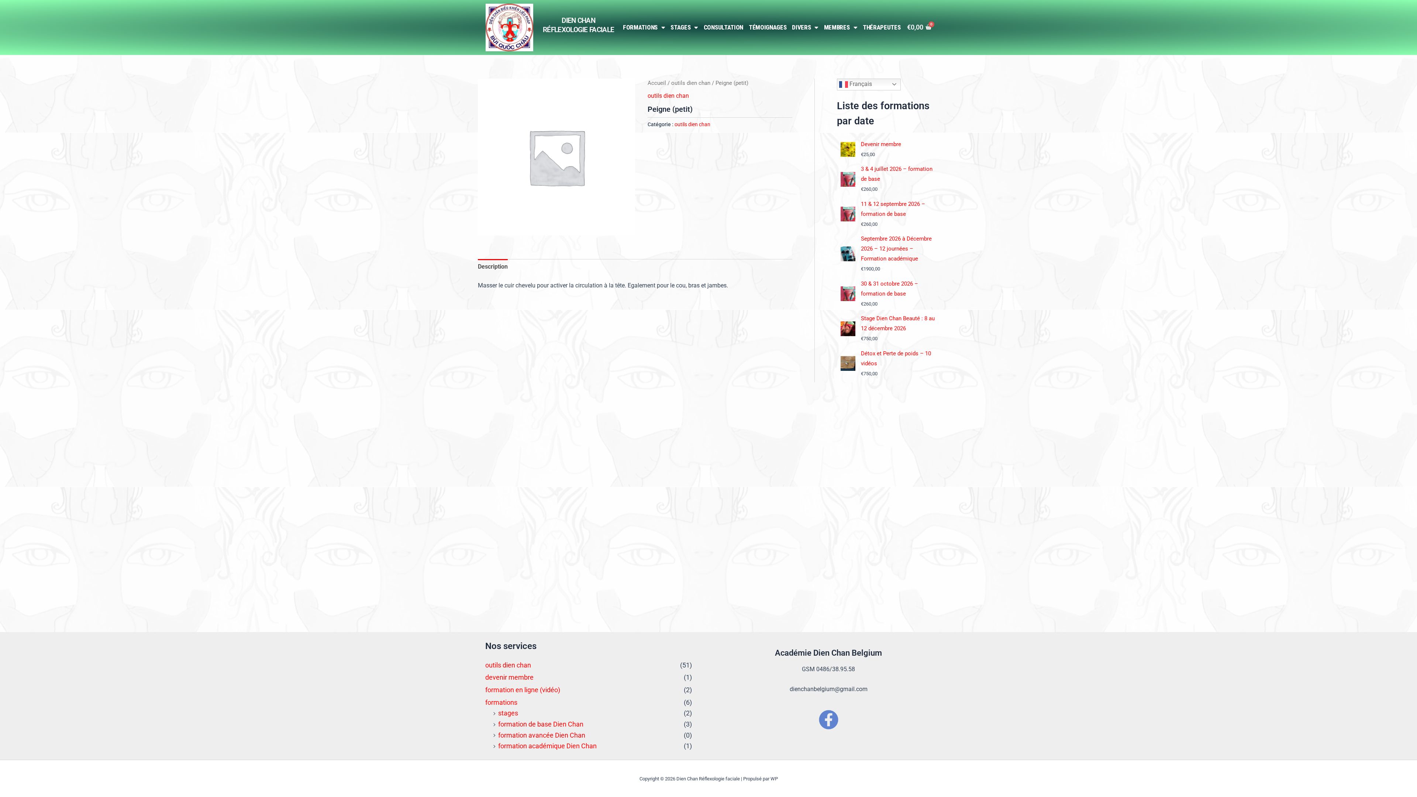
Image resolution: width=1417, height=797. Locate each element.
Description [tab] (493, 266)
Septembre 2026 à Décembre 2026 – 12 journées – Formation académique (896, 248)
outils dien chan (690, 83)
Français (860, 83)
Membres (837, 27)
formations (501, 702)
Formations (640, 27)
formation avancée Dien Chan (541, 735)
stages (508, 713)
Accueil (657, 83)
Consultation (723, 27)
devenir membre (509, 677)
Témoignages (768, 27)
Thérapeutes (882, 27)
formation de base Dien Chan (540, 724)
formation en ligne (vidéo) (522, 690)
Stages (680, 27)
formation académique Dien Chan (547, 746)
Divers (801, 27)
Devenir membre (881, 144)
